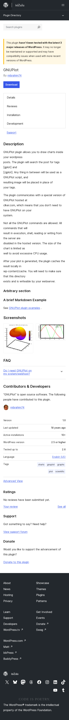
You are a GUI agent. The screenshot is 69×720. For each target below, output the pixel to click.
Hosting (8, 595)
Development (15, 123)
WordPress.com (14, 640)
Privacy (8, 601)
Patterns (41, 601)
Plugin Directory (12, 15)
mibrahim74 (15, 75)
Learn (6, 612)
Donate (42, 624)
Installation (13, 115)
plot (51, 471)
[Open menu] (63, 5)
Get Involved (44, 612)
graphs (60, 464)
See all (62, 506)
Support (11, 132)
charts (41, 464)
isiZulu (14, 674)
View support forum (15, 531)
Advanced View (13, 481)
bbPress (10, 652)
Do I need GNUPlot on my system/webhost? (17, 372)
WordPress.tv (13, 629)
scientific (59, 471)
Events (40, 617)
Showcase (42, 583)
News (6, 589)
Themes (41, 589)
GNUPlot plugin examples (24, 308)
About (7, 583)
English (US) (59, 456)
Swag (41, 629)
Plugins (40, 595)
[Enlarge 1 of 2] (28, 328)
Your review (10, 506)
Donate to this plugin (16, 562)
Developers (10, 624)
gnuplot (51, 464)
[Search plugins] (39, 27)
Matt (8, 646)
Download (11, 84)
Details (11, 97)
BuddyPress (12, 658)
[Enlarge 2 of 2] (61, 328)
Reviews (12, 106)
